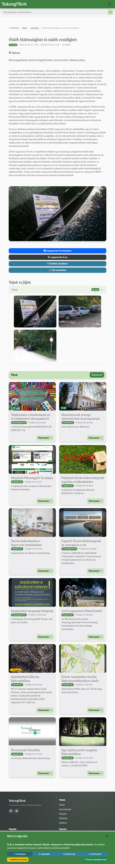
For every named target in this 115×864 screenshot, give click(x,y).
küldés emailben (59, 263)
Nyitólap (15, 28)
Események (65, 809)
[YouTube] (16, 811)
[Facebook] (11, 811)
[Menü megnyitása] (109, 4)
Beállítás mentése (18, 859)
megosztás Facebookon (58, 250)
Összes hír (97, 374)
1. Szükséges (20, 854)
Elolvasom (44, 437)
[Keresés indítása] (110, 12)
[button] (35, 311)
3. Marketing (69, 854)
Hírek (24, 28)
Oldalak (63, 818)
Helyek (63, 813)
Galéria (63, 822)
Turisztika (34, 28)
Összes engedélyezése (96, 859)
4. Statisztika (95, 854)
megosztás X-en (58, 257)
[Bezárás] (107, 836)
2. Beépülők (44, 854)
